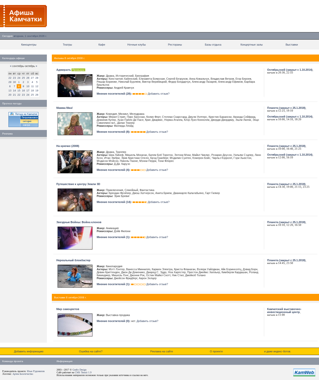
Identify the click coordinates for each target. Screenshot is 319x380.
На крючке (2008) (67, 145)
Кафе (101, 44)
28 (36, 77)
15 (18, 90)
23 (14, 77)
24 (18, 77)
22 (9, 77)
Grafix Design (79, 369)
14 (14, 90)
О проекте (216, 351)
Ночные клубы (136, 44)
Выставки (292, 44)
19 (36, 90)
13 (9, 90)
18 (32, 90)
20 (9, 94)
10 (27, 86)
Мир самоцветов (67, 309)
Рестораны (175, 44)
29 (9, 82)
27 (32, 77)
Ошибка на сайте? (90, 351)
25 (23, 77)
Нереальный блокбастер (73, 260)
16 (23, 90)
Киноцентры (28, 44)
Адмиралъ (63, 69)
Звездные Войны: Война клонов (78, 222)
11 (32, 86)
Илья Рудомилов (36, 371)
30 (14, 82)
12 (36, 86)
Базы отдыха (213, 44)
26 (27, 77)
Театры (67, 44)
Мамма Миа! (64, 107)
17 (27, 90)
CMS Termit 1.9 (83, 372)
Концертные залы (251, 44)
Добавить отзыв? (158, 93)
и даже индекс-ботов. (277, 351)
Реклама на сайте (161, 351)
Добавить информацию (28, 351)
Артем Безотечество (22, 374)
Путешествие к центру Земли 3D (78, 184)
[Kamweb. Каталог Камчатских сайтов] (304, 375)
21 (14, 94)
